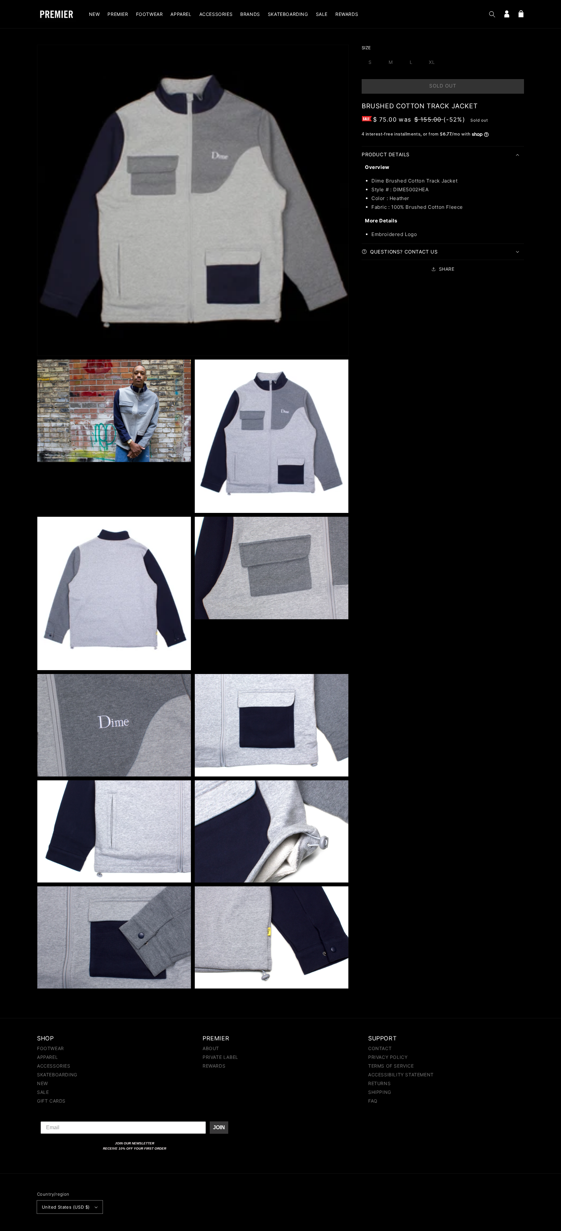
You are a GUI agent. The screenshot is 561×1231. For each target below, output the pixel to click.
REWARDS (214, 1066)
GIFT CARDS (51, 1101)
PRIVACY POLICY (387, 1057)
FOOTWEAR (50, 1048)
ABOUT (211, 1048)
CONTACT (380, 1048)
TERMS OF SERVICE (391, 1066)
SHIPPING (379, 1092)
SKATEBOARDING (57, 1074)
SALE (43, 1092)
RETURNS (379, 1083)
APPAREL (47, 1057)
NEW (42, 1083)
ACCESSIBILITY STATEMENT (401, 1074)
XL (432, 62)
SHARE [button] (447, 269)
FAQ (373, 1101)
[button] (492, 14)
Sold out (442, 86)
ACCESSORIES (53, 1066)
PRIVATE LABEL (220, 1057)
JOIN (219, 1127)
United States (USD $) (66, 1207)
